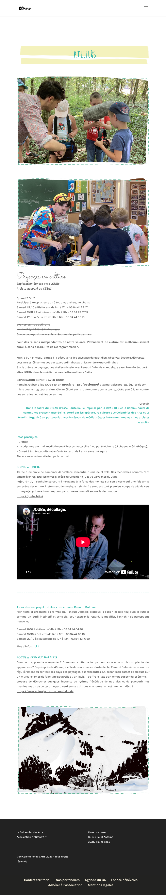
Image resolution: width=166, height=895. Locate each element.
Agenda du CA (95, 880)
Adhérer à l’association (65, 885)
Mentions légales (100, 885)
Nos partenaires (68, 880)
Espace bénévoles (124, 880)
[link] (30, 496)
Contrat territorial (37, 880)
